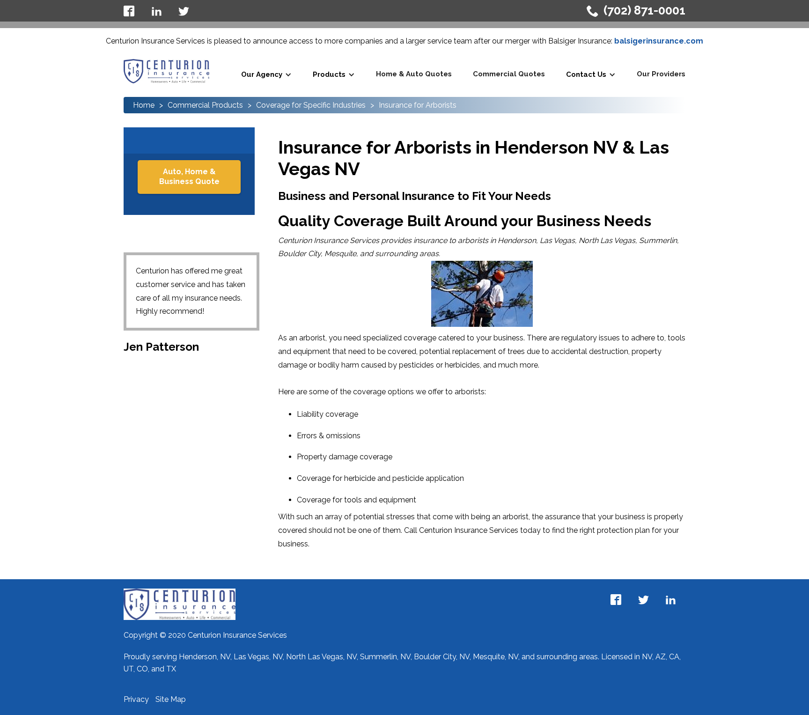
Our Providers (661, 74)
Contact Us (586, 74)
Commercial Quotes (509, 74)
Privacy (137, 699)
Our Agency (261, 74)
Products (329, 74)
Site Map (170, 699)
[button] (266, 74)
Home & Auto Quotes (414, 74)
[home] (166, 71)
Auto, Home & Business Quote (189, 176)
